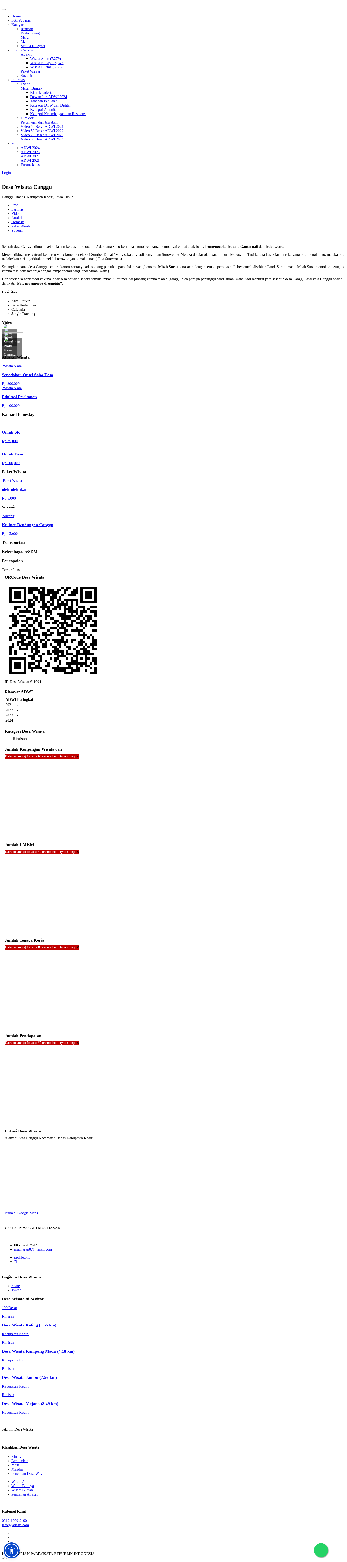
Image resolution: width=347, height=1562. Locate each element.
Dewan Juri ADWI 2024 (48, 97)
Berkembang (30, 33)
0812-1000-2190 (14, 1521)
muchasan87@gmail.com (33, 1249)
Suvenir (26, 76)
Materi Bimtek (31, 88)
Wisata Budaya (22, 1486)
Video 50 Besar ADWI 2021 (42, 126)
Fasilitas (17, 209)
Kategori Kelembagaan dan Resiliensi (58, 114)
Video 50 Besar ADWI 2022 (42, 131)
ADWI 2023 (30, 152)
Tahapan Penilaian (44, 101)
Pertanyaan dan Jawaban (39, 122)
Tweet (16, 1290)
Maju (25, 37)
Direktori (27, 118)
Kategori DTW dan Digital (50, 105)
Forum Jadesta (31, 165)
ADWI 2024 (30, 148)
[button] (11, 1550)
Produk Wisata (22, 50)
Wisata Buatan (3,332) (46, 67)
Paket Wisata (30, 71)
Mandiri (27, 42)
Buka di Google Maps (21, 1213)
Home (16, 16)
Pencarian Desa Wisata (28, 1473)
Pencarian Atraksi (24, 1494)
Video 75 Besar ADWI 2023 (42, 135)
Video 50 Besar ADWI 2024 (42, 139)
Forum (16, 143)
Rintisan (27, 29)
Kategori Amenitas (44, 109)
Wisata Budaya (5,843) (47, 63)
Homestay (18, 222)
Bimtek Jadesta (41, 93)
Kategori (17, 25)
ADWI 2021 (30, 160)
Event (25, 84)
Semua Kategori (33, 46)
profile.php (22, 1257)
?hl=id (19, 1262)
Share (15, 1286)
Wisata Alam (20, 1481)
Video (15, 213)
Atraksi (26, 54)
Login (6, 173)
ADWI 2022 (30, 156)
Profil (15, 205)
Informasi (18, 80)
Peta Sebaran (21, 20)
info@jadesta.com (15, 1525)
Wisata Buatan (22, 1490)
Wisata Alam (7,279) (45, 59)
